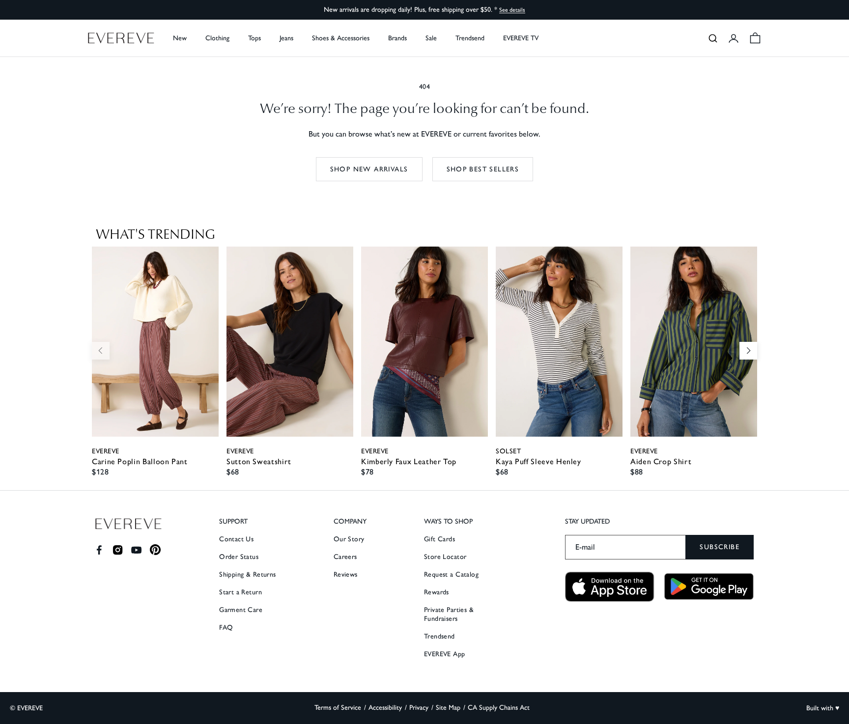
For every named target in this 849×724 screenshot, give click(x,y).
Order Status (238, 557)
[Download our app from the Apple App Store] (609, 587)
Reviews (346, 574)
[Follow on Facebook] (99, 550)
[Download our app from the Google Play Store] (709, 586)
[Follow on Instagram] (117, 550)
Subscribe (719, 547)
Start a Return (240, 592)
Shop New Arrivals (369, 169)
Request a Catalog (451, 574)
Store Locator (445, 557)
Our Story (349, 539)
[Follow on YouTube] (136, 550)
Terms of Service (337, 707)
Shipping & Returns (247, 574)
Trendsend (469, 38)
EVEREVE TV (520, 38)
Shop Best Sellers (483, 169)
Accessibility (385, 707)
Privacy (418, 707)
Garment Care (240, 610)
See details (512, 9)
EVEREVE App (444, 654)
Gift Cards (439, 539)
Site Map (448, 707)
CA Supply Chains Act (499, 707)
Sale (431, 38)
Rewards (436, 592)
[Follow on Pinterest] (155, 550)
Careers (345, 557)
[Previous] (101, 351)
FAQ (226, 627)
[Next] (748, 351)
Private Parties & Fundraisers (449, 614)
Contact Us (236, 539)
